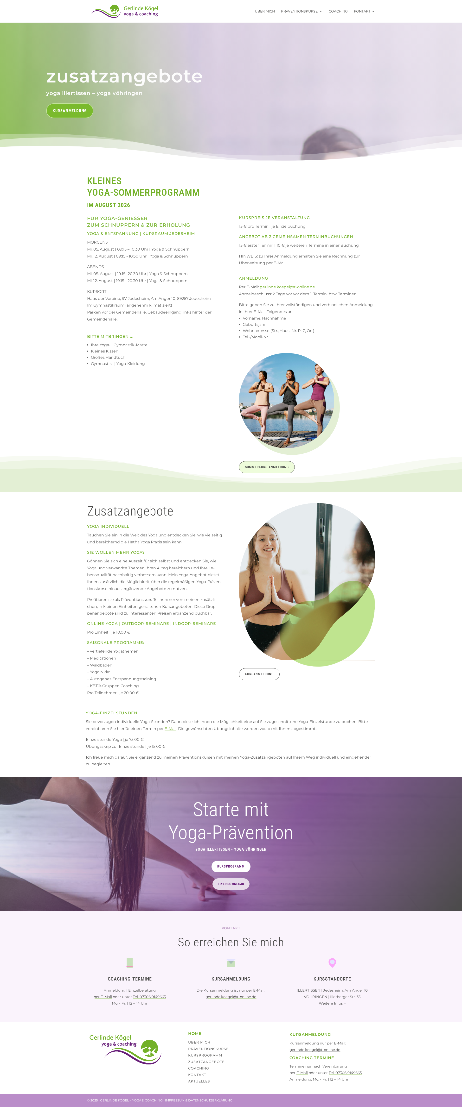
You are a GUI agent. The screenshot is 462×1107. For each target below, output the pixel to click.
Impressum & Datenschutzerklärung (198, 1100)
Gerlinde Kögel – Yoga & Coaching (131, 1100)
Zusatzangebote (206, 1062)
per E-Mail (103, 996)
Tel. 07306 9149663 (149, 996)
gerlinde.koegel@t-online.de (287, 287)
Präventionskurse (299, 11)
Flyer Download (231, 884)
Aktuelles (199, 1081)
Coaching (338, 11)
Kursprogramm (231, 866)
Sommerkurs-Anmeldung (267, 467)
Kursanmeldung (70, 110)
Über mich (265, 11)
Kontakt (362, 11)
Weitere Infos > (332, 1003)
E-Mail (170, 728)
